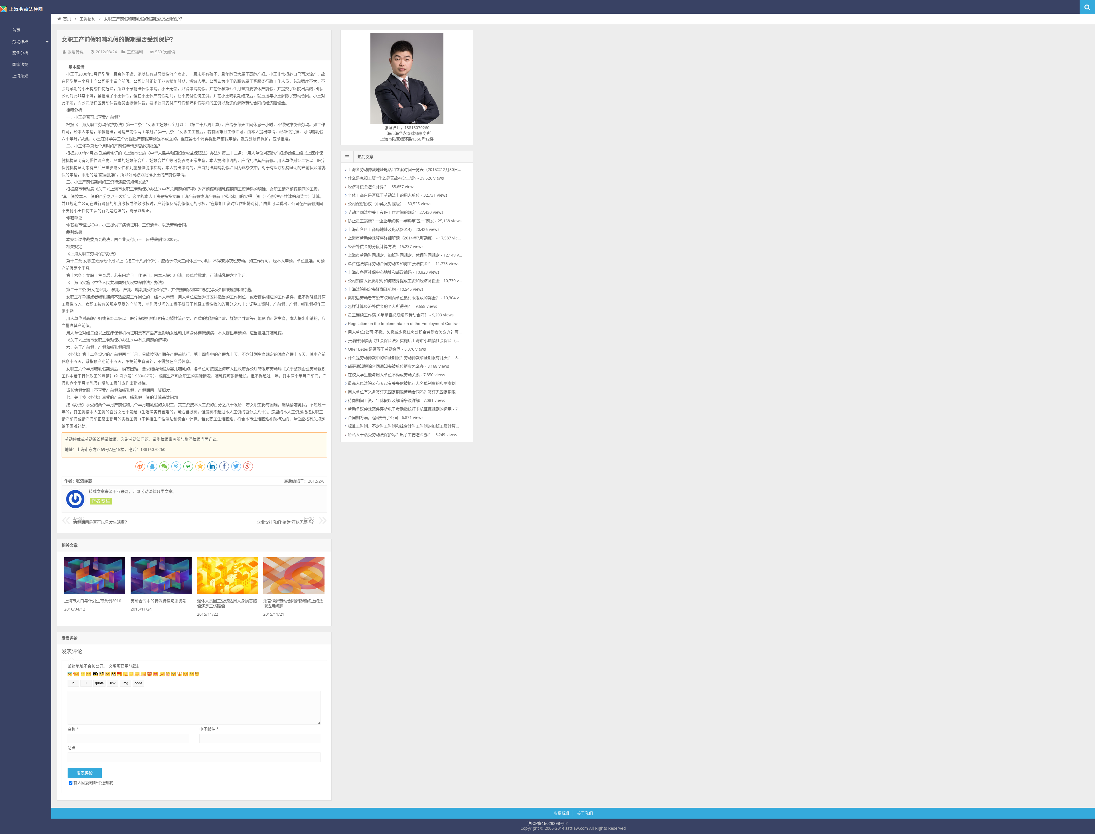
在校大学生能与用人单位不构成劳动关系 (384, 375)
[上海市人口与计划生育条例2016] (94, 593)
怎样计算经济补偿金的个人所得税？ (380, 306)
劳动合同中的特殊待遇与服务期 (158, 601)
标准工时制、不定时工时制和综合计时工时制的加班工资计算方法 (406, 426)
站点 (72, 747)
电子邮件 (209, 729)
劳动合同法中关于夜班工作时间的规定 (382, 212)
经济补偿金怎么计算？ (368, 186)
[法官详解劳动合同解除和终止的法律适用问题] (293, 593)
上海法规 (20, 76)
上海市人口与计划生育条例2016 (92, 601)
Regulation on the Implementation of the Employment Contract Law (408, 323)
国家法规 (20, 64)
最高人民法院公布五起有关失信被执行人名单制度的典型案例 (402, 383)
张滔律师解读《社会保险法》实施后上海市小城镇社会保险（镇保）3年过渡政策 (419, 340)
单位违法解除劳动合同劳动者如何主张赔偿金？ (390, 263)
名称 (73, 729)
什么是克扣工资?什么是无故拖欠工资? (382, 178)
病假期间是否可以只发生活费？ (101, 520)
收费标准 (562, 813)
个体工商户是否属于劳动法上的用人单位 (384, 195)
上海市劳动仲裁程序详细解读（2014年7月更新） (391, 238)
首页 (16, 30)
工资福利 (88, 19)
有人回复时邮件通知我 (93, 782)
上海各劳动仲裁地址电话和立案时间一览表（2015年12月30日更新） (409, 169)
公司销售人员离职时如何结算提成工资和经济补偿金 (394, 280)
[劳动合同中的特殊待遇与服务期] (161, 593)
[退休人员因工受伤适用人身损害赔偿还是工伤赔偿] (227, 593)
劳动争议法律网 (25, 12)
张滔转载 (76, 52)
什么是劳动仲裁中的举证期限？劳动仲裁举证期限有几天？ (400, 357)
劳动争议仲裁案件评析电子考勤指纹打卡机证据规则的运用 (400, 409)
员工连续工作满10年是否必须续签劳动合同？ (388, 315)
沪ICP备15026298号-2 (547, 823)
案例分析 (20, 53)
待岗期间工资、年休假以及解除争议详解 (384, 400)
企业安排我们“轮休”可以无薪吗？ (286, 520)
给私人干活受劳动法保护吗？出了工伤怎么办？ (390, 434)
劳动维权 (20, 41)
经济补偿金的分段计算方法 (372, 246)
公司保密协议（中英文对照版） (376, 204)
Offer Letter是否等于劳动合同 (374, 349)
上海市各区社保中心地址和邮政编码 (380, 272)
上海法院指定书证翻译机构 (372, 289)
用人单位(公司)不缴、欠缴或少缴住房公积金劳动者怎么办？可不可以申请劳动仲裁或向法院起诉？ (435, 332)
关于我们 (585, 813)
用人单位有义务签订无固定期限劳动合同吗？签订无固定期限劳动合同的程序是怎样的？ (426, 392)
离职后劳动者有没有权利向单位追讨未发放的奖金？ (394, 298)
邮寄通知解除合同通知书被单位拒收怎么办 (386, 366)
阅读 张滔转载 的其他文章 (101, 501)
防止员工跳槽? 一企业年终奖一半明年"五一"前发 (391, 221)
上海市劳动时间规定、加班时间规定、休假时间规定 (394, 255)
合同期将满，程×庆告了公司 (373, 417)
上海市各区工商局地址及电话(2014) (380, 229)
